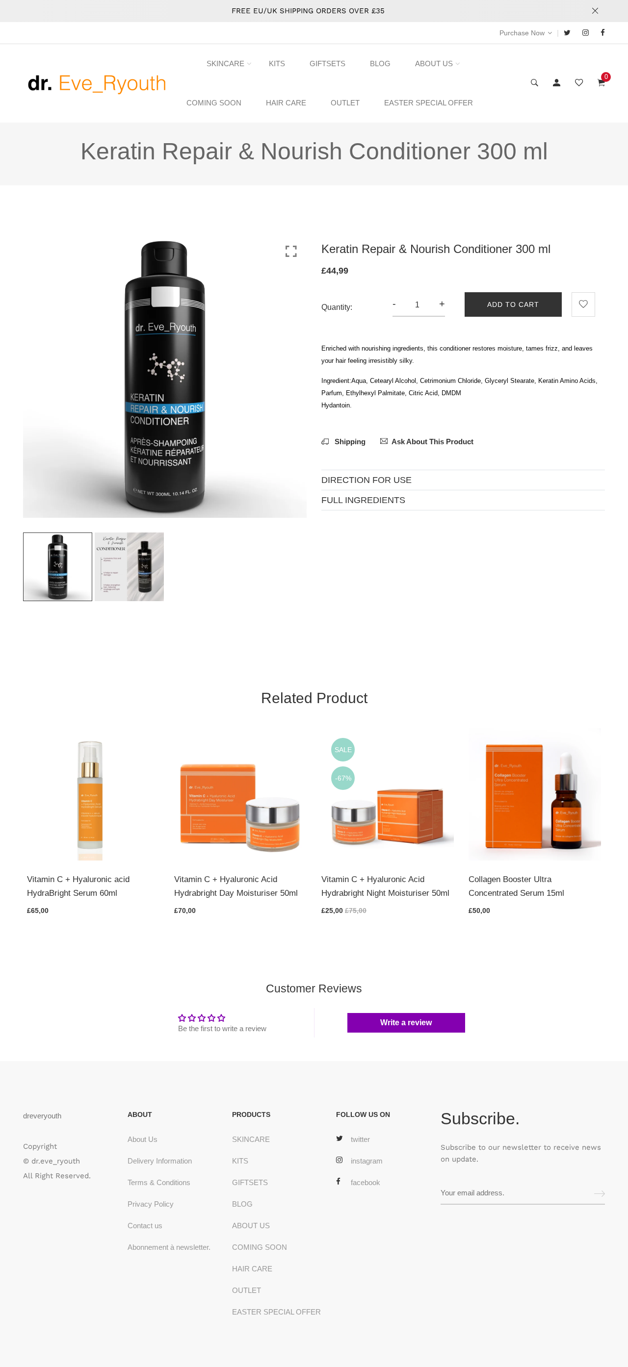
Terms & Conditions (159, 1182)
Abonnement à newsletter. (169, 1247)
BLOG (380, 63)
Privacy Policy (151, 1204)
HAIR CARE (286, 103)
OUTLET (345, 103)
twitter (360, 1139)
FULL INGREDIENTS (363, 500)
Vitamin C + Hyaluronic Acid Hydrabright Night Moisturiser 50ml (385, 886)
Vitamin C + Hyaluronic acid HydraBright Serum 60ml (78, 886)
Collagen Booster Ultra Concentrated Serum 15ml (516, 886)
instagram (367, 1161)
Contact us (145, 1225)
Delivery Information (160, 1161)
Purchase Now (522, 33)
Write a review (406, 1022)
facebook (365, 1182)
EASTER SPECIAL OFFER (428, 103)
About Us (142, 1139)
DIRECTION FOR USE (366, 480)
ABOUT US (434, 63)
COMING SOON (213, 103)
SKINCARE (225, 63)
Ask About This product (432, 441)
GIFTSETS (327, 63)
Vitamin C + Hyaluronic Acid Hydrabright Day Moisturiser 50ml (236, 886)
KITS (277, 63)
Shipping (349, 441)
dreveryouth (42, 1116)
